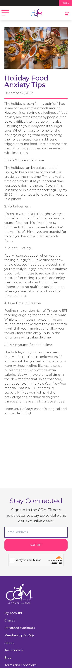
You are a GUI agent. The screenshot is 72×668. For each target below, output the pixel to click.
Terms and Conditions (20, 665)
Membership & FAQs (19, 635)
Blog (7, 657)
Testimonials (13, 650)
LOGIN (65, 3)
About (9, 643)
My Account (13, 613)
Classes (9, 620)
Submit (36, 545)
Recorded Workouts (19, 628)
